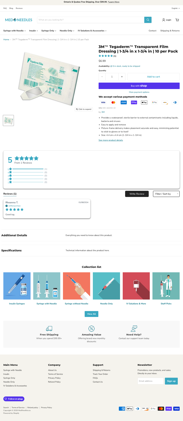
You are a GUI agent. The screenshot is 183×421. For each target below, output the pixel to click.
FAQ (5, 8)
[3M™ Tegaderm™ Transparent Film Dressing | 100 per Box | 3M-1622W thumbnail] (8, 120)
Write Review (137, 193)
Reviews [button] (9, 193)
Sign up (171, 381)
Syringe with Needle (13, 30)
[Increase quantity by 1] (122, 76)
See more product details (111, 140)
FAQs (95, 378)
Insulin (32, 30)
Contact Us (98, 382)
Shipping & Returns (170, 30)
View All (91, 314)
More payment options (139, 92)
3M (103, 112)
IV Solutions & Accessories (91, 30)
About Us (52, 370)
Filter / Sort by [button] (163, 194)
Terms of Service (55, 374)
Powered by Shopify (11, 413)
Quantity (102, 71)
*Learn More (113, 2)
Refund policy (32, 407)
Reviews (19, 8)
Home (6, 39)
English (175, 8)
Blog (11, 8)
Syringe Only (48, 30)
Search (6, 407)
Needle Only (66, 30)
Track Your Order (100, 374)
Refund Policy (54, 382)
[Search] (148, 20)
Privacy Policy (54, 378)
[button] (107, 56)
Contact (152, 30)
